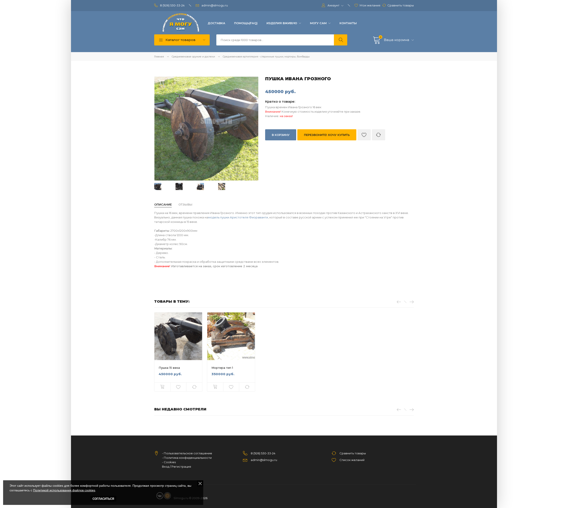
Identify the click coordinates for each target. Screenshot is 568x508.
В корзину (281, 135)
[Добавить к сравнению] (378, 134)
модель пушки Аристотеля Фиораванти (238, 217)
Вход (165, 466)
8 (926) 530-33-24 (172, 5)
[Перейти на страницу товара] (178, 336)
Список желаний (352, 460)
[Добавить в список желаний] (364, 134)
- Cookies (169, 462)
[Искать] (340, 39)
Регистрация (181, 466)
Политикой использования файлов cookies (64, 490)
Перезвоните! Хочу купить (327, 135)
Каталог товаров (180, 40)
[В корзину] (162, 386)
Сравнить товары (400, 5)
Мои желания (370, 5)
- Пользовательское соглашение (187, 453)
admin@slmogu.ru (214, 5)
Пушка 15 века (169, 367)
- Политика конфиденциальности (187, 457)
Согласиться (103, 498)
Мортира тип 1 (222, 367)
